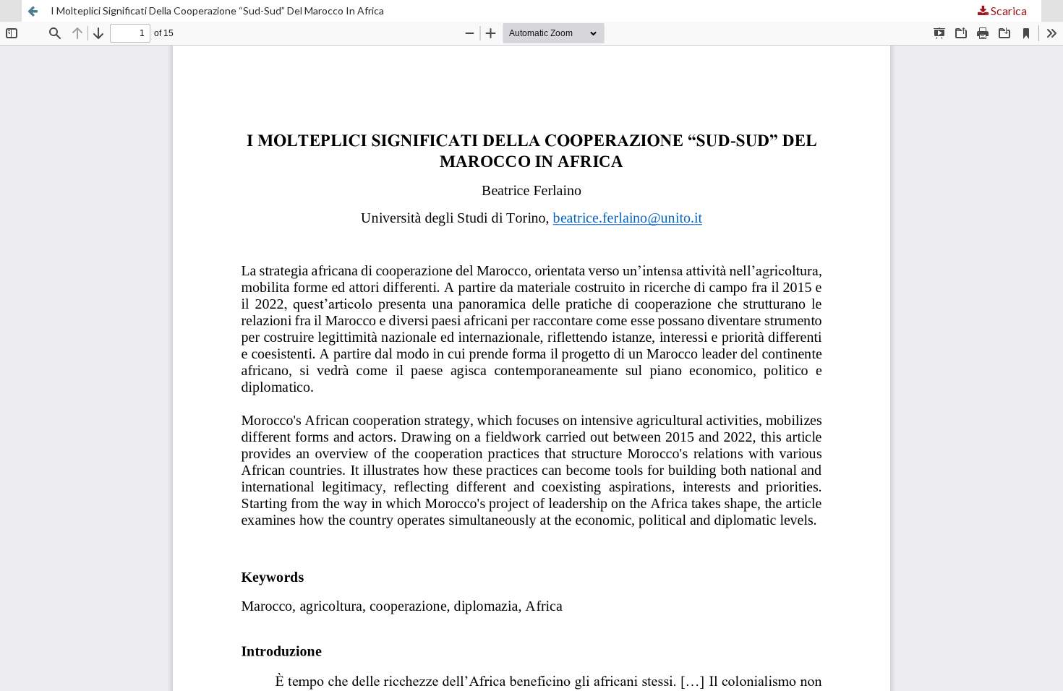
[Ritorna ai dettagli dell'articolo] (32, 11)
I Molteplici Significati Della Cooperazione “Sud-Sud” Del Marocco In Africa (217, 10)
